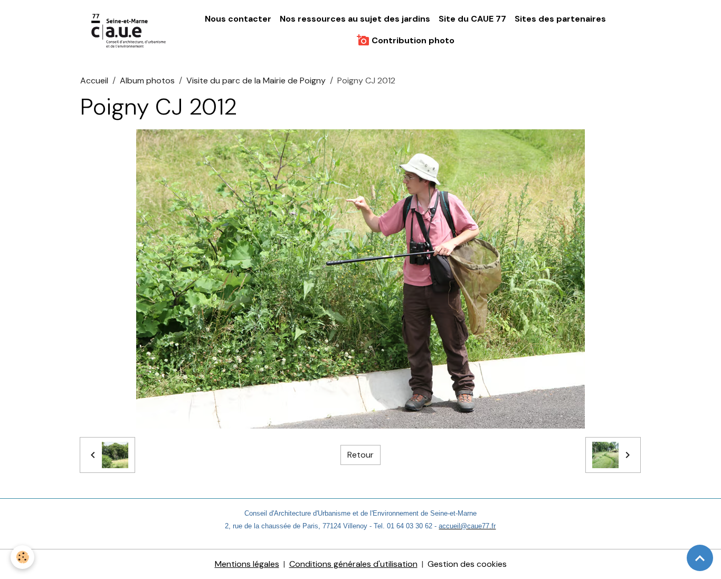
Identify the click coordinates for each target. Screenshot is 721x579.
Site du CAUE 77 (472, 18)
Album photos (147, 80)
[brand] (129, 30)
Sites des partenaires (560, 18)
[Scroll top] (700, 558)
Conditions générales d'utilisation (353, 563)
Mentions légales (247, 563)
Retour (360, 454)
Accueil (94, 80)
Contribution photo (411, 40)
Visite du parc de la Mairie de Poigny (256, 80)
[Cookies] (22, 557)
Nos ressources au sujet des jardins (355, 18)
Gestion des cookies (467, 563)
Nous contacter (238, 18)
